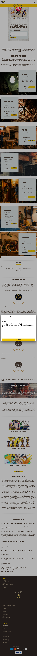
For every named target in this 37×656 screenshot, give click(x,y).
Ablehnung (18, 334)
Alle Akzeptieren (18, 339)
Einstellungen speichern (18, 337)
